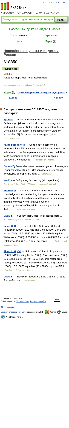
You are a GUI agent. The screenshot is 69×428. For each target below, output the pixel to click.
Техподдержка (22, 301)
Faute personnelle (14, 144)
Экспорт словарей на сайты (13, 312)
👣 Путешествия (8, 307)
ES (57, 2)
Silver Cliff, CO (12, 251)
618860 (58, 97)
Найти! (61, 19)
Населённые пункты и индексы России (34, 29)
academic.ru (13, 6)
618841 (13, 97)
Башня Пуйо (11, 166)
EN (44, 2)
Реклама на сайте (38, 301)
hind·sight (10, 190)
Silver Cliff (10, 226)
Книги (18, 41)
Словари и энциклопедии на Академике (30, 13)
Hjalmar (8, 119)
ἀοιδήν (8, 180)
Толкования (18, 35)
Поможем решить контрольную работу (42, 92)
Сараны (8, 215)
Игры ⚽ (50, 41)
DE (51, 2)
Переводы (50, 35)
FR (63, 2)
